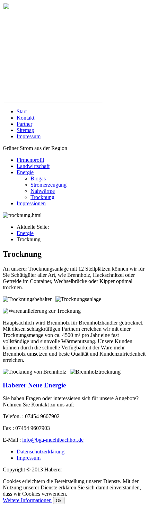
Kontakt (25, 118)
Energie (25, 172)
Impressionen (31, 203)
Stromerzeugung (48, 185)
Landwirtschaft (33, 166)
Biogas (38, 178)
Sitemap (25, 130)
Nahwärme (42, 191)
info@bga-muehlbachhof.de (53, 440)
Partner (24, 124)
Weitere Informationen (27, 500)
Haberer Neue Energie (34, 385)
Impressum (29, 136)
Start (22, 111)
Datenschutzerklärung (40, 451)
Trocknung (42, 197)
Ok (59, 500)
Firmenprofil (30, 160)
